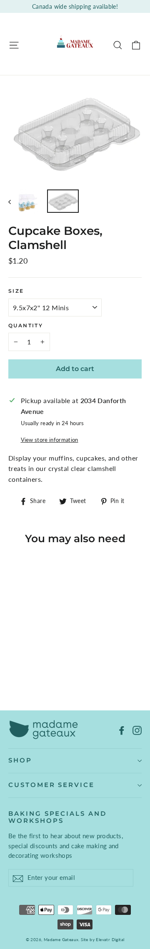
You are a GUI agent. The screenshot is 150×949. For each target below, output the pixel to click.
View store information (49, 439)
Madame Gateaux (61, 939)
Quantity (25, 326)
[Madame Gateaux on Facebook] (121, 729)
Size (16, 291)
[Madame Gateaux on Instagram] (137, 729)
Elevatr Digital (110, 939)
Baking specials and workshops (57, 817)
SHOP (20, 760)
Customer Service (51, 785)
